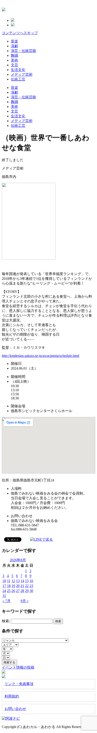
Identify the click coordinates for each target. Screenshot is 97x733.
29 (27, 591)
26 (13, 591)
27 (18, 591)
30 (31, 591)
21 (22, 586)
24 (4, 591)
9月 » (25, 601)
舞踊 (14, 55)
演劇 (14, 46)
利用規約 (12, 696)
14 (22, 581)
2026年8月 (18, 560)
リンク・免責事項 (19, 684)
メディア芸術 (21, 74)
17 (4, 586)
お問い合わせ (15, 709)
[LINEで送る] (41, 539)
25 (9, 591)
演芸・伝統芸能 (23, 51)
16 (31, 581)
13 (18, 581)
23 (31, 586)
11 (8, 581)
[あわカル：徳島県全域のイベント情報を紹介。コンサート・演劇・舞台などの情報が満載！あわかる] (3, 9)
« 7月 (6, 601)
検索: (6, 621)
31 (4, 596)
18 (9, 586)
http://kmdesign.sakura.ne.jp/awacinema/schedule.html (40, 356)
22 (27, 586)
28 (22, 591)
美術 (14, 60)
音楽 (14, 41)
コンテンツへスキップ (20, 33)
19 (13, 586)
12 (13, 581)
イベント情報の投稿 (18, 667)
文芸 (14, 65)
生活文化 (18, 70)
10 (4, 581)
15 (27, 581)
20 (18, 586)
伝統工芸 (18, 79)
